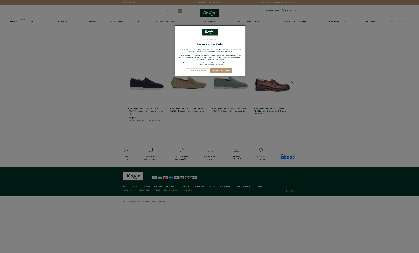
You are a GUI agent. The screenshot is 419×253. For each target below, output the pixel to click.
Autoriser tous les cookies (221, 70)
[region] (210, 50)
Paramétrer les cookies (198, 70)
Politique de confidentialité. (215, 64)
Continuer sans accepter (210, 39)
